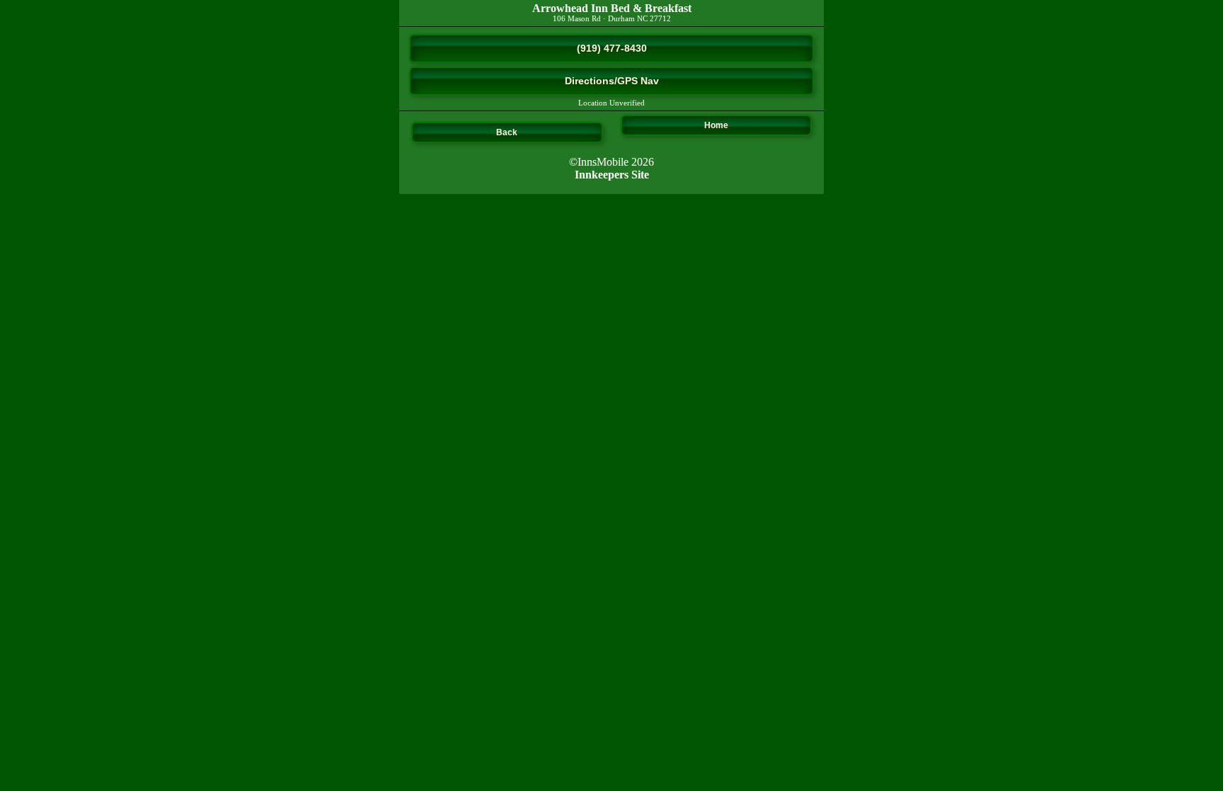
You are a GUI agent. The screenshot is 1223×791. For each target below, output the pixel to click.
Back (506, 132)
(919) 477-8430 (612, 48)
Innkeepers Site (612, 175)
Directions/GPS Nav (612, 80)
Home (716, 125)
